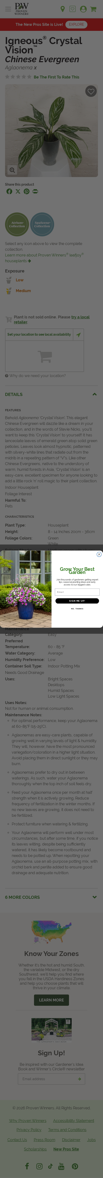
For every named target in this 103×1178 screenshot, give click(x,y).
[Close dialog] (99, 554)
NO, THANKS (77, 609)
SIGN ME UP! (77, 601)
